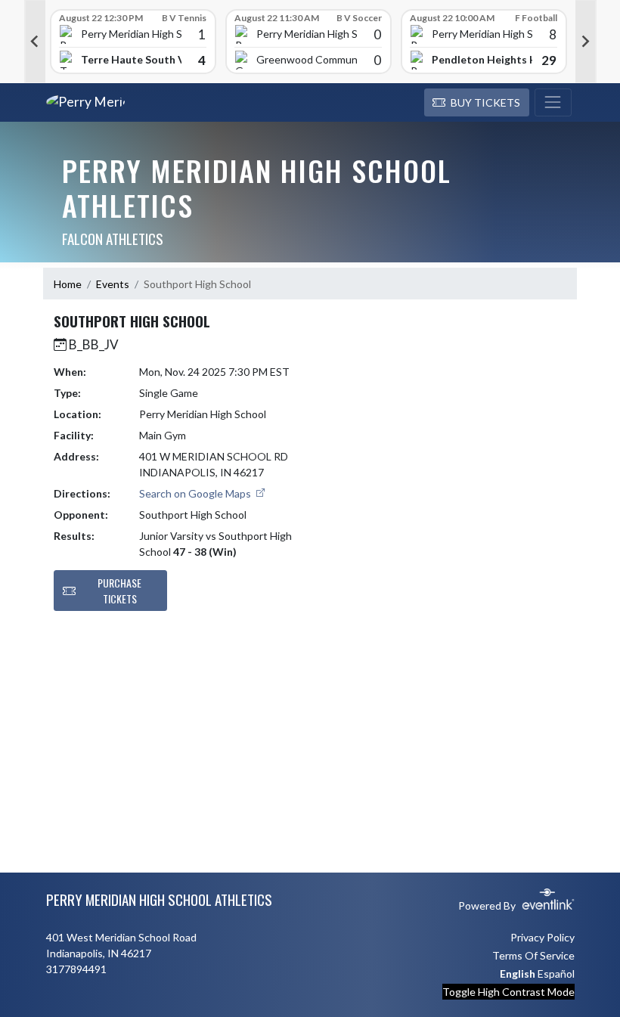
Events (112, 284)
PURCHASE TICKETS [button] (119, 590)
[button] (476, 102)
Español (556, 973)
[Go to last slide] (34, 41)
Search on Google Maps (196, 493)
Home (68, 284)
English (517, 973)
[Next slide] (586, 41)
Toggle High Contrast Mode (508, 991)
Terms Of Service (533, 955)
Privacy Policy (542, 937)
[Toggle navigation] (553, 102)
